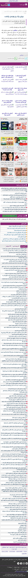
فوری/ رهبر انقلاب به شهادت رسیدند (19, 471)
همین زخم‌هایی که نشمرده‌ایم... (20, 193)
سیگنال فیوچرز (24, 553)
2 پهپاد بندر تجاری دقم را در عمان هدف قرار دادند (17, 389)
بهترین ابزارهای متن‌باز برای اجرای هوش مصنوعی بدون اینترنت (14, 249)
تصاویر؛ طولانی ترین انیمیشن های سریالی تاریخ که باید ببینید (14, 207)
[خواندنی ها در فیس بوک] (21, 564)
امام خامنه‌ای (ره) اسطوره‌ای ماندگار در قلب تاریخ (17, 320)
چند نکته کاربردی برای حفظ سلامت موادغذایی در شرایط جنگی (14, 195)
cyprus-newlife (19, 551)
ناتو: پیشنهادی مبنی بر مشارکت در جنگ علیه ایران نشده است (14, 250)
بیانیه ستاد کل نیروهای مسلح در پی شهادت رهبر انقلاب (16, 482)
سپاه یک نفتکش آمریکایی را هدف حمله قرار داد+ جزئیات (15, 273)
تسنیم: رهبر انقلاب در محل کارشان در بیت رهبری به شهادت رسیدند (13, 477)
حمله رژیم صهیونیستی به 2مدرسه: (19, 542)
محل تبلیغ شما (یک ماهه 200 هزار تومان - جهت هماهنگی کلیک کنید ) (14, 548)
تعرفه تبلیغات (17, 567)
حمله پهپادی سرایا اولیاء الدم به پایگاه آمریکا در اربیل (16, 514)
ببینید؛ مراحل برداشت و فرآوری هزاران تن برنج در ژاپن (16, 383)
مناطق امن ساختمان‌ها (22, 531)
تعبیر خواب (16, 569)
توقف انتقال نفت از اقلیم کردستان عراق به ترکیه (17, 316)
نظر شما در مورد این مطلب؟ (9, 216)
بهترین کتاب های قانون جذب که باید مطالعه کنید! (16, 232)
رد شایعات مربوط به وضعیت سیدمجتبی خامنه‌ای (17, 314)
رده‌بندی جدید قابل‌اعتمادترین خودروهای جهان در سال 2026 (15, 409)
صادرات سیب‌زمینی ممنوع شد (20, 323)
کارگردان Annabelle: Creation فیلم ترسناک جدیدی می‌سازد (14, 381)
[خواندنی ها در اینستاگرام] (24, 564)
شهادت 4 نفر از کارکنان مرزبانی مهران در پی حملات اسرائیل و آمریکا (14, 374)
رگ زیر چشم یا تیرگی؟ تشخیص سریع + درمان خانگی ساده (15, 234)
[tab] (23, 246)
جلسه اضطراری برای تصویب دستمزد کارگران (18, 197)
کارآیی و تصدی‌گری (22, 527)
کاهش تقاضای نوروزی (22, 523)
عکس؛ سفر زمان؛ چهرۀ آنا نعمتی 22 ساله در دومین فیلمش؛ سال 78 (13, 433)
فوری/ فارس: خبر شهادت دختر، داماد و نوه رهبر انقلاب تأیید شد (14, 463)
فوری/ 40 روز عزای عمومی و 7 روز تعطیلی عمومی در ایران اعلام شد (13, 475)
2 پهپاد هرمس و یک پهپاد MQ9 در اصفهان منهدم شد (16, 302)
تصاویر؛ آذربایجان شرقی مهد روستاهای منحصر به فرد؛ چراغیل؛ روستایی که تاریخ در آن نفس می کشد (15, 411)
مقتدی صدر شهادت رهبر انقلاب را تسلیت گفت (17, 481)
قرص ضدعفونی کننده (22, 237)
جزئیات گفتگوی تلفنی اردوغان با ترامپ (19, 449)
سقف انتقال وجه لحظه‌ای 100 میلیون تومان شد (17, 399)
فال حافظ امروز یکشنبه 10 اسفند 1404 (19, 417)
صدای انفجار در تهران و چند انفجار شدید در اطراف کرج (16, 380)
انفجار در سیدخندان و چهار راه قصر (20, 394)
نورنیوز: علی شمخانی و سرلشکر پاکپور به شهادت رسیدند (15, 488)
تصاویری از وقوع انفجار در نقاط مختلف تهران (17, 396)
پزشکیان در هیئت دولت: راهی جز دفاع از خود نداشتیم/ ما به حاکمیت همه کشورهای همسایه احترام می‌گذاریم (15, 260)
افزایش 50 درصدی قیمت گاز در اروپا (19, 322)
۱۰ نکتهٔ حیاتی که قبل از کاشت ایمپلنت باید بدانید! (16, 228)
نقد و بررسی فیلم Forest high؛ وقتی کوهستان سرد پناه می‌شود (14, 401)
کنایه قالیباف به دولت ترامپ (21, 254)
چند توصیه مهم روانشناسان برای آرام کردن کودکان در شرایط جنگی (14, 303)
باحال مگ (25, 551)
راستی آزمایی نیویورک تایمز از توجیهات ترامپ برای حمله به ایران (14, 454)
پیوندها (10, 567)
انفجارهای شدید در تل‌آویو (21, 291)
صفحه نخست (24, 567)
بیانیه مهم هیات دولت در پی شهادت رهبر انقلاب (17, 479)
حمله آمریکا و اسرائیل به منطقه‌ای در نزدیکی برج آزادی (16, 398)
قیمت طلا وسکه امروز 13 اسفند (20, 331)
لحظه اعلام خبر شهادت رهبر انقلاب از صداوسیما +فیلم (16, 473)
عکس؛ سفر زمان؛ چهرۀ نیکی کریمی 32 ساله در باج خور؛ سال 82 (14, 447)
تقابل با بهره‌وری (23, 525)
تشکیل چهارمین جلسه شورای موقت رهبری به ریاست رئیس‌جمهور (14, 266)
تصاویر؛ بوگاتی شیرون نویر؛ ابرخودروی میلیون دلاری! (16, 407)
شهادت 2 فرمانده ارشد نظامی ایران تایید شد (18, 495)
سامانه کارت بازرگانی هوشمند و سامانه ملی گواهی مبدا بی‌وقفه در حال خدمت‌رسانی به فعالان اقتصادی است (14, 297)
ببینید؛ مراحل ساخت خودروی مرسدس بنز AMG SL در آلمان (15, 405)
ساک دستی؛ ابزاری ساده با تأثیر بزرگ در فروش (17, 226)
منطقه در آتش (23, 536)
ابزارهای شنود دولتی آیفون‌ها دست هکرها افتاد (17, 300)
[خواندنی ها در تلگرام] (18, 564)
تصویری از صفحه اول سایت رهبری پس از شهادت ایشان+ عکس (14, 498)
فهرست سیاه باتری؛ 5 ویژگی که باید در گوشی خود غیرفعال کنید (14, 211)
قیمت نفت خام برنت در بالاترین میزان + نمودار (17, 325)
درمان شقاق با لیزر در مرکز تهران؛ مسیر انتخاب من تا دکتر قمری (14, 239)
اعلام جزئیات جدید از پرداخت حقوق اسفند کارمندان (16, 338)
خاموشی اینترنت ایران (22, 540)
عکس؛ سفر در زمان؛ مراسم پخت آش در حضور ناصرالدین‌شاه (15, 343)
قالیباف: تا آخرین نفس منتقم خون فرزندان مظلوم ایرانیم (15, 318)
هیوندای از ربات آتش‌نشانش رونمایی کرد (18, 294)
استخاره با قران (24, 569)
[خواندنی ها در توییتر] (27, 564)
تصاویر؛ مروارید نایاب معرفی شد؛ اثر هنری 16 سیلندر (16, 403)
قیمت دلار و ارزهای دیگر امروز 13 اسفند (19, 334)
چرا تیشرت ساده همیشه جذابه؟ (20, 230)
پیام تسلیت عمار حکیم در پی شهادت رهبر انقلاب (17, 504)
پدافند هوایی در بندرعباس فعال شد (19, 496)
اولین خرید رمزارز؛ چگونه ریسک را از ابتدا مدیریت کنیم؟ (16, 359)
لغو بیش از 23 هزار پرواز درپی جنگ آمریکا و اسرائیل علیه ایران (14, 285)
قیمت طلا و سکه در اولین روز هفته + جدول (18, 205)
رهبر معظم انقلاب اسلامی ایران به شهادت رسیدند (17, 532)
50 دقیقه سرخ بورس (22, 529)
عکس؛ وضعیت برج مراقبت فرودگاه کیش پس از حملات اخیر (15, 268)
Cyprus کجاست (12, 551)
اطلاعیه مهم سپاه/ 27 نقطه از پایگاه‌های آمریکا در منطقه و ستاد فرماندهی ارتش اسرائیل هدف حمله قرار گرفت (15, 517)
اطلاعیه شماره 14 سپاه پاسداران (20, 309)
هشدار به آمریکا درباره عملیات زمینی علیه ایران (17, 252)
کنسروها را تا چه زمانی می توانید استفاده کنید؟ (17, 336)
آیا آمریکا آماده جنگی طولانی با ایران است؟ (18, 534)
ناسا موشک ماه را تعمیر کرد (21, 293)
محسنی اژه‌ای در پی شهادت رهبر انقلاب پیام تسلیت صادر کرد (14, 505)
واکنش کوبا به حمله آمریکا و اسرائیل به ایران (18, 509)
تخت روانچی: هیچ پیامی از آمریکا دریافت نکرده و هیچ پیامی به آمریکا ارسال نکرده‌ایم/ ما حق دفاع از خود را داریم (14, 276)
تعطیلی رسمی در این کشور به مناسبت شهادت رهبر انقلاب (15, 507)
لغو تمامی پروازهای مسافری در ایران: (19, 538)
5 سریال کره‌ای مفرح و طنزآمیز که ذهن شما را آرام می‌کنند (15, 209)
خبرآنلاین (15, 30)
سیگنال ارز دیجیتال (5, 551)
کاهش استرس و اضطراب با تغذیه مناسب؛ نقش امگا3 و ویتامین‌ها (13, 332)
